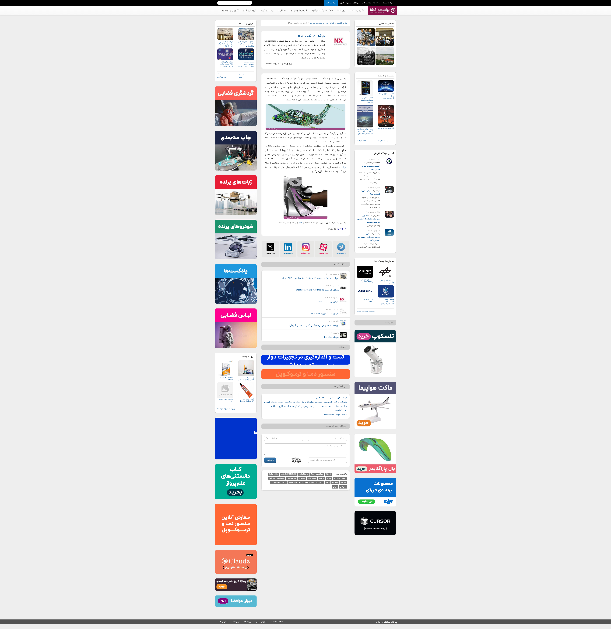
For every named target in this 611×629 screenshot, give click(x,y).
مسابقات (220, 74)
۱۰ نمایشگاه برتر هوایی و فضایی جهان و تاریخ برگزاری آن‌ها (246, 44)
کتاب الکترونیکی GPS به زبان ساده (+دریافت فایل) (386, 95)
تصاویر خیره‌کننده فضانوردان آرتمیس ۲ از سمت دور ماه (368, 219)
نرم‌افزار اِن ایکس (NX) (312, 36)
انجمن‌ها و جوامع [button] (299, 10)
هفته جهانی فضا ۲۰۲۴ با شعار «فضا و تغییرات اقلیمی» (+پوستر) (226, 64)
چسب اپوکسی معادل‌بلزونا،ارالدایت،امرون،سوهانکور (246, 378)
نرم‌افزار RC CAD (331, 337)
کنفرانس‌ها (242, 74)
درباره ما (376, 2)
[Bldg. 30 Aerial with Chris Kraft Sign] (384, 55)
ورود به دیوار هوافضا (226, 408)
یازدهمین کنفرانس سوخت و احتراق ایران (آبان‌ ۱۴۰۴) (225, 44)
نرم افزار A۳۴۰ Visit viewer (226, 378)
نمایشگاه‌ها (221, 77)
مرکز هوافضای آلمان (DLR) (387, 281)
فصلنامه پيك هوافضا (386, 128)
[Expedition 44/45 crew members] (384, 37)
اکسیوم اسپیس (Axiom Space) (367, 280)
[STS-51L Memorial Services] (366, 55)
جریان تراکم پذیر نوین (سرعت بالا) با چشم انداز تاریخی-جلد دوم (365, 131)
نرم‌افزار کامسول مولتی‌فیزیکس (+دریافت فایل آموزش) (314, 325)
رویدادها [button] (341, 10)
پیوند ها (247, 621)
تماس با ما (366, 2)
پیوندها (356, 2)
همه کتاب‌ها (383, 141)
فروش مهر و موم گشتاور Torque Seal (247, 400)
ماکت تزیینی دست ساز (226, 400)
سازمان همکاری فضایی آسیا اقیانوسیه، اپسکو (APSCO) (387, 301)
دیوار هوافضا (331, 2)
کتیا (300, 222)
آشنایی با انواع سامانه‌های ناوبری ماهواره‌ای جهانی (367, 100)
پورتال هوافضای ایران (386, 622)
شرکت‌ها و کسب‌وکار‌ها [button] (322, 10)
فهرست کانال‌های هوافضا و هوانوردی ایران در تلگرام (369, 237)
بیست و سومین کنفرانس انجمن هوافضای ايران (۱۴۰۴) (246, 64)
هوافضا (343, 167)
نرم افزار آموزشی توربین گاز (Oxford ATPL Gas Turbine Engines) (309, 278)
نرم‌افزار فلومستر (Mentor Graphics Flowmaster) (317, 289)
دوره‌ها (240, 77)
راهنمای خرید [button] (267, 10)
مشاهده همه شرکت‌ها (366, 311)
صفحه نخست (342, 23)
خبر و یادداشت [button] (357, 10)
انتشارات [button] (282, 10)
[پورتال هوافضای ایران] (382, 7)
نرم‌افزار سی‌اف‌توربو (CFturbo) (325, 313)
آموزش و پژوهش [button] (230, 10)
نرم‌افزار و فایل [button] (249, 10)
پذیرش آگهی (345, 2)
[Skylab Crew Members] (366, 37)
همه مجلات (361, 141)
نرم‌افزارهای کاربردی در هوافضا (321, 23)
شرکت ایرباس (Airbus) (368, 300)
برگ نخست (388, 2)
